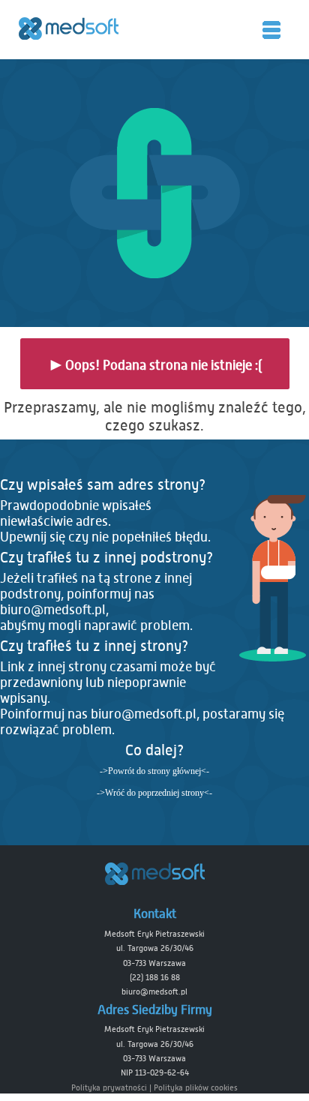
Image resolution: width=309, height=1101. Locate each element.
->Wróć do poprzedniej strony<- (154, 793)
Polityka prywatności (109, 1088)
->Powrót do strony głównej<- (154, 771)
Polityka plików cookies (196, 1088)
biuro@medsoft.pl (53, 610)
